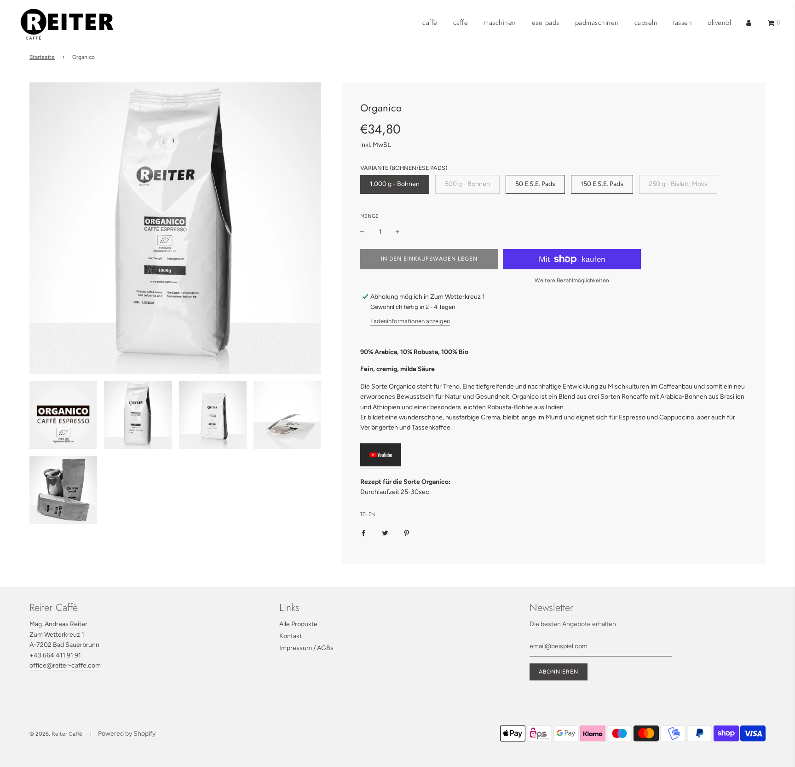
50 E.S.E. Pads (535, 184)
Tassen (682, 22)
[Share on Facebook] (363, 533)
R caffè (427, 22)
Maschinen (500, 22)
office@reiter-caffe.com (65, 665)
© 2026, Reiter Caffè (55, 734)
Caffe (460, 22)
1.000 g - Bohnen (395, 184)
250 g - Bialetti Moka (678, 184)
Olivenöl (719, 22)
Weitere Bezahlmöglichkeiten (572, 280)
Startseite (42, 57)
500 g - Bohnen (467, 184)
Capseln (646, 22)
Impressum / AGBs (306, 648)
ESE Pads (545, 22)
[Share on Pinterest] (407, 533)
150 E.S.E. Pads (602, 184)
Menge (369, 216)
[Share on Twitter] (385, 533)
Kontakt (290, 636)
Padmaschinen (597, 22)
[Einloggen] (749, 23)
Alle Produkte (298, 624)
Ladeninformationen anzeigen (410, 321)
